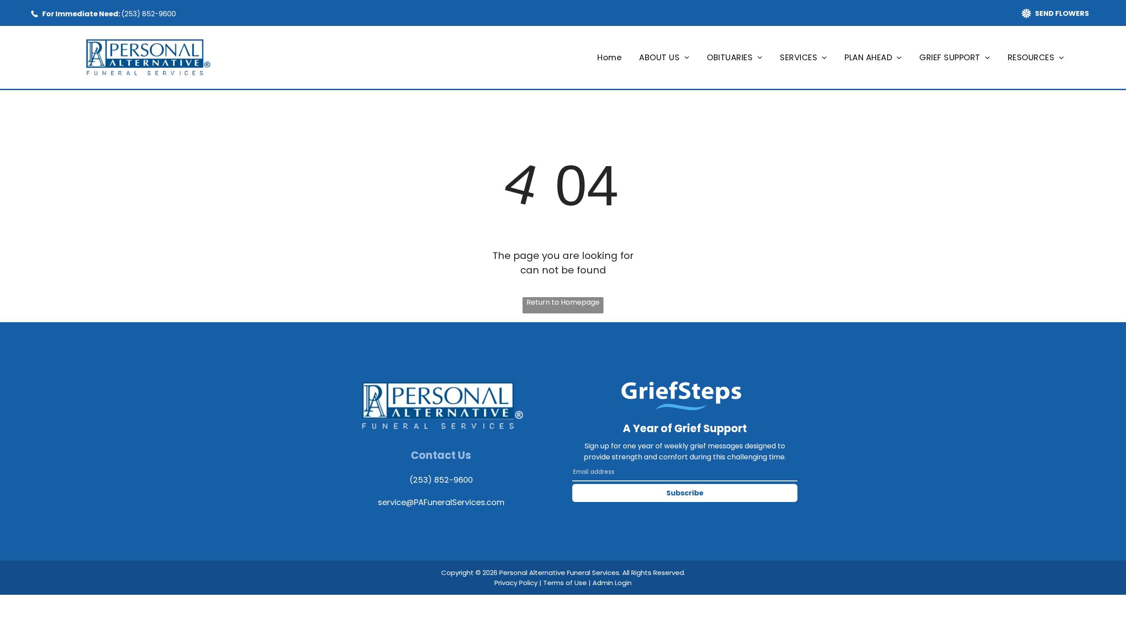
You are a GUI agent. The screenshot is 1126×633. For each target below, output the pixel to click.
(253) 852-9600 (148, 14)
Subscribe (684, 493)
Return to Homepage (563, 302)
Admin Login (612, 582)
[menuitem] (609, 57)
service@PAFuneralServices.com (441, 502)
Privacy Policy (515, 582)
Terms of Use (565, 582)
